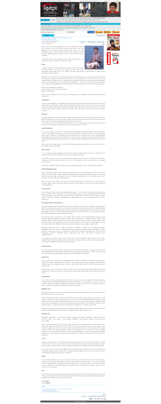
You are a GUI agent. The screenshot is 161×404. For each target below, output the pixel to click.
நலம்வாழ (76, 19)
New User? (82, 0)
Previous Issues (64, 17)
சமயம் (64, 21)
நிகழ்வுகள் (95, 21)
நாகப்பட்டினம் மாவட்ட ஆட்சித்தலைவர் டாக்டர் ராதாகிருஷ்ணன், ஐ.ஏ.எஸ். (57, 37)
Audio (49, 0)
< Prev (97, 35)
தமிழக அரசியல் (89, 25)
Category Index (76, 17)
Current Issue (58, 17)
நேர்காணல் (65, 19)
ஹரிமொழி (90, 21)
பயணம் (98, 19)
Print (92, 398)
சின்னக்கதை (59, 21)
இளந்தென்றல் (75, 21)
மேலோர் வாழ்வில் (101, 21)
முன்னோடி (94, 19)
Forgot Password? (89, 0)
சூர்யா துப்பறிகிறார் (54, 27)
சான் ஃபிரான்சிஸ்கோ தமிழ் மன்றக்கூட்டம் (50, 40)
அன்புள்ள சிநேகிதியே (87, 19)
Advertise (54, 0)
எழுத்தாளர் (53, 19)
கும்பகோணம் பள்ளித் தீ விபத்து (48, 38)
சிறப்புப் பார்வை (59, 19)
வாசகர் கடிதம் (60, 29)
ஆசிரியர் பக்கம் (44, 25)
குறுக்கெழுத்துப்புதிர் (45, 27)
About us (60, 0)
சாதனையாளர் (70, 19)
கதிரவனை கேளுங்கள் (83, 21)
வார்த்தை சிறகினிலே (74, 27)
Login (118, 0)
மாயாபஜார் (55, 25)
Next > (104, 35)
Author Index (70, 17)
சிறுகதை (80, 19)
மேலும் (106, 21)
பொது (80, 27)
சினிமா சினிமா (69, 21)
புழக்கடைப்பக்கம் (66, 27)
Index (101, 35)
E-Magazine (90, 17)
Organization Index (83, 17)
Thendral (43, 0)
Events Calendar (92, 27)
